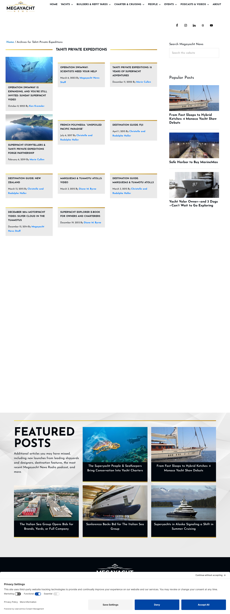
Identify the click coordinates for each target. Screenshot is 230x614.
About (217, 4)
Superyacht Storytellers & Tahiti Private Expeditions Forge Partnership (26, 149)
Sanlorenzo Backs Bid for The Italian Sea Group (115, 527)
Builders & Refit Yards (92, 4)
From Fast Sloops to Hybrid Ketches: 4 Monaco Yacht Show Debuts (184, 468)
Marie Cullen (143, 82)
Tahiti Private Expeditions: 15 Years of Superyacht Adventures (132, 71)
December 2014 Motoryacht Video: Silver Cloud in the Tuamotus (26, 216)
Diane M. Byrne (87, 189)
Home (53, 4)
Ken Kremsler (36, 106)
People (153, 4)
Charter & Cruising (127, 4)
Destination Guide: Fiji (127, 125)
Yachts (65, 4)
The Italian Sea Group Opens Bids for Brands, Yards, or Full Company (46, 527)
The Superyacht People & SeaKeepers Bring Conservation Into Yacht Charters (115, 468)
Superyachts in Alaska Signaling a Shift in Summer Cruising (183, 527)
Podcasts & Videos (193, 4)
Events (169, 4)
